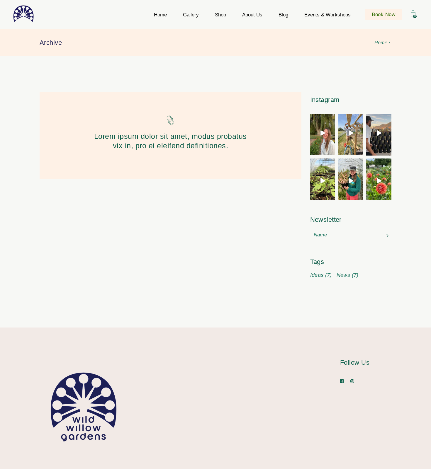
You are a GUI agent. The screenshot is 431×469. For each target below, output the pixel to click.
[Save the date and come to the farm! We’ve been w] (322, 133)
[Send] (387, 235)
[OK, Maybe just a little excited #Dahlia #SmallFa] (378, 180)
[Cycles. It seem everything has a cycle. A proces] (378, 133)
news (348, 275)
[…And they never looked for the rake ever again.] (350, 133)
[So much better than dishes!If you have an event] (350, 180)
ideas (321, 275)
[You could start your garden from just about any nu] (322, 180)
